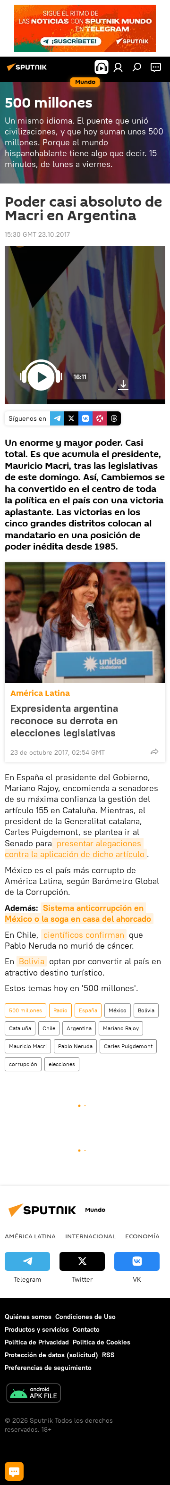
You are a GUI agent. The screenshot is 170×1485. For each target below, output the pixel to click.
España (88, 1010)
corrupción (23, 1064)
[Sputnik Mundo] (28, 71)
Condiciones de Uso (85, 1316)
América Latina (40, 693)
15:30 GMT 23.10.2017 (37, 234)
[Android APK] (33, 1394)
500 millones (25, 1010)
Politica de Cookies (101, 1342)
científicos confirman (83, 934)
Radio (60, 1010)
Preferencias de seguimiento (48, 1367)
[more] (154, 751)
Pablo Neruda (75, 1046)
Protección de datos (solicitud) (51, 1355)
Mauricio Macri (28, 1046)
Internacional (90, 1236)
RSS (108, 1355)
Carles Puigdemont (128, 1046)
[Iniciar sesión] (118, 67)
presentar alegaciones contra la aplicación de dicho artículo (74, 848)
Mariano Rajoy (121, 1028)
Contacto (86, 1329)
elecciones (62, 1064)
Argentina (79, 1028)
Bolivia (31, 961)
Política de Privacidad (37, 1342)
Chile (48, 1028)
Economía (142, 1236)
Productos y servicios (37, 1329)
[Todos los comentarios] (14, 1471)
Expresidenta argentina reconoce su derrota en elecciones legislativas (64, 720)
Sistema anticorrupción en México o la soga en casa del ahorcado (78, 913)
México (118, 1010)
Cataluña (20, 1028)
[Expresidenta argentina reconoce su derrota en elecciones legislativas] (85, 622)
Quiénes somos (28, 1316)
